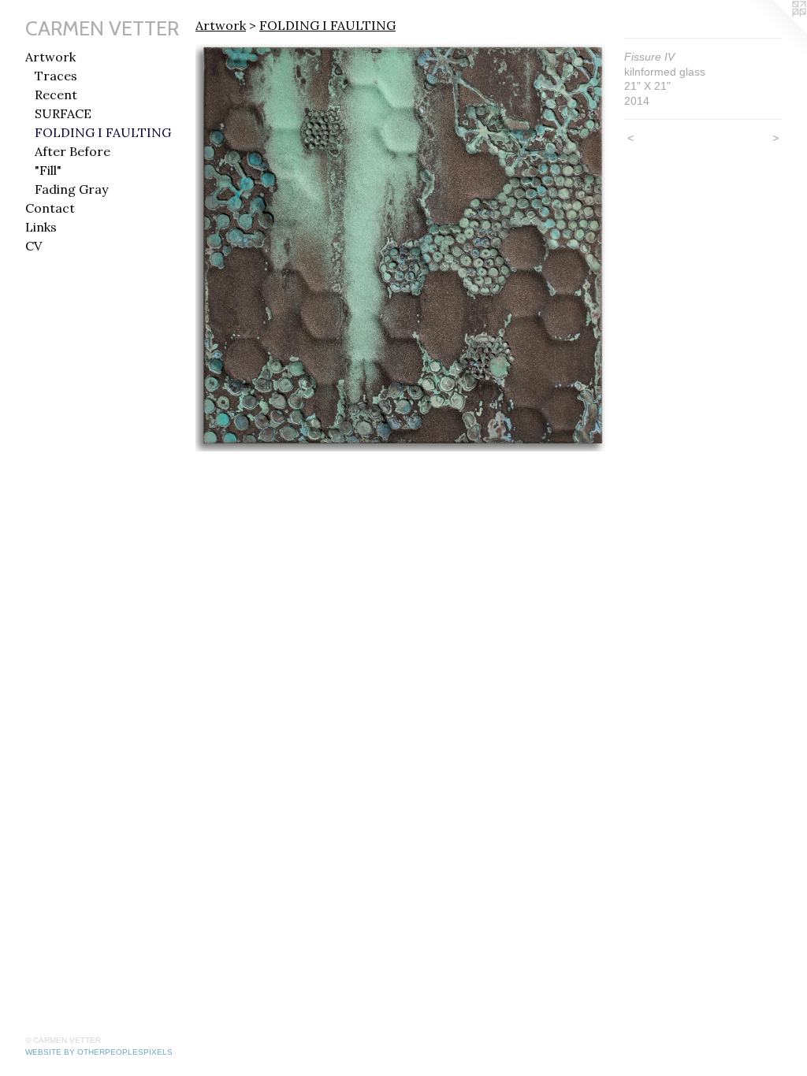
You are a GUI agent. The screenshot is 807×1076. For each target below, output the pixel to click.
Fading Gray (71, 189)
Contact (50, 208)
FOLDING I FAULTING (103, 132)
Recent (56, 94)
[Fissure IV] (401, 244)
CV (33, 246)
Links (41, 227)
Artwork (50, 57)
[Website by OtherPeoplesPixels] (775, 31)
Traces (56, 75)
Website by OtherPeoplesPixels (99, 1052)
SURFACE (63, 113)
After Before (72, 151)
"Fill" (48, 170)
